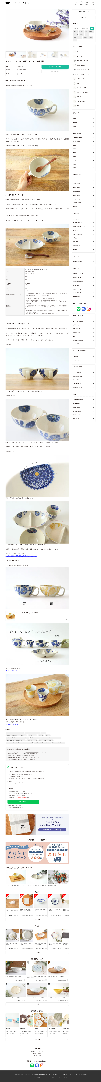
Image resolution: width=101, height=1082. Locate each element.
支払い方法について (56, 1074)
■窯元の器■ (41, 735)
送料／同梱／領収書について (79, 321)
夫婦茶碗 (81, 34)
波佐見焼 (44, 732)
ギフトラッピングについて (79, 360)
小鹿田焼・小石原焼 (77, 137)
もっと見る (37, 919)
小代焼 (74, 160)
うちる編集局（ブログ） (78, 399)
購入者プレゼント (77, 325)
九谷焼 (74, 152)
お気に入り (83, 17)
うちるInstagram (76, 403)
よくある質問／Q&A (77, 344)
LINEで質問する (23, 801)
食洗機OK (91, 31)
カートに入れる (56, 67)
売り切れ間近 (76, 285)
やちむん (81, 31)
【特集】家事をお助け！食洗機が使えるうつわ (15, 740)
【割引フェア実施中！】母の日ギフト (42, 742)
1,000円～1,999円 (76, 183)
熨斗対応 (91, 37)
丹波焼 (74, 156)
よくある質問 (35, 1074)
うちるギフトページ (77, 261)
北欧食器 (85, 37)
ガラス (86, 34)
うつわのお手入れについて (22, 753)
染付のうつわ (76, 230)
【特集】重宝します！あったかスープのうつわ (51, 737)
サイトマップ (73, 1074)
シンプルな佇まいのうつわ (79, 222)
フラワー (38, 737)
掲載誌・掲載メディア (78, 407)
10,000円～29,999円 (77, 202)
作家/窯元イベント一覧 (78, 273)
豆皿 (86, 31)
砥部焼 (74, 148)
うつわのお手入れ (77, 383)
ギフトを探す (76, 356)
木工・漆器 (75, 241)
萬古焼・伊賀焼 (76, 141)
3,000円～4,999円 (36, 732)
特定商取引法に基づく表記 (45, 1074)
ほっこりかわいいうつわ (78, 219)
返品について (76, 336)
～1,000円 (75, 180)
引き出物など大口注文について (58, 742)
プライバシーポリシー (82, 1074)
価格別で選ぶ (28, 732)
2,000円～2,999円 (76, 187)
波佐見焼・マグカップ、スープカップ (19, 735)
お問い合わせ (76, 418)
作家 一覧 (76, 34)
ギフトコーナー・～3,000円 (27, 742)
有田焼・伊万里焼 (77, 37)
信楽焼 (74, 126)
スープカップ (21, 732)
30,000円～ (75, 206)
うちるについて (76, 414)
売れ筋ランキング (77, 277)
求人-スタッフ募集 (77, 411)
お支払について (76, 328)
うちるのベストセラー (78, 281)
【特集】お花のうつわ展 (32, 740)
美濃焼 (74, 118)
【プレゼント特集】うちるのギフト (46, 740)
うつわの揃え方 (76, 379)
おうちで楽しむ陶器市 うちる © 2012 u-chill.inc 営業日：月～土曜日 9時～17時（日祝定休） (50, 1078)
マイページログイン (84, 11)
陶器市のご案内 (76, 296)
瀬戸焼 (74, 167)
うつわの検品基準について (32, 752)
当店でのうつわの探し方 (78, 387)
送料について (65, 1074)
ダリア (35, 735)
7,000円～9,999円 (76, 199)
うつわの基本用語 (77, 372)
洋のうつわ (48, 735)
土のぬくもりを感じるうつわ (79, 226)
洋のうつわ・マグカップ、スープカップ (20, 737)
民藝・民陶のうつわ (77, 234)
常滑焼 (74, 164)
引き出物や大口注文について (79, 340)
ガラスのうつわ (76, 245)
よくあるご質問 (27, 757)
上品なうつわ (76, 238)
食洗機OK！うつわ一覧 (78, 289)
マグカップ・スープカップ (11, 732)
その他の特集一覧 (77, 292)
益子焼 (74, 145)
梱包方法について (77, 332)
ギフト (75, 40)
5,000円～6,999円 (76, 195)
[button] (11, 54)
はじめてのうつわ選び (78, 376)
